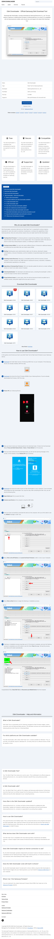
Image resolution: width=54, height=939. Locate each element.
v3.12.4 (40, 112)
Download (6, 361)
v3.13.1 (26, 112)
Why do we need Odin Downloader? (12, 189)
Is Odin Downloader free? (12, 201)
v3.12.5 (35, 112)
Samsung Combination (7, 910)
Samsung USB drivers (43, 869)
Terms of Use (5, 899)
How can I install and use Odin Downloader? (16, 207)
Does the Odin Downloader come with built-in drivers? (19, 214)
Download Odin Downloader (11, 191)
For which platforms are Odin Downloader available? (18, 199)
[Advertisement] (27, 70)
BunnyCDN (40, 928)
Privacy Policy (5, 901)
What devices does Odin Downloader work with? (17, 209)
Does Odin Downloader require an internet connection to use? (20, 211)
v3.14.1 (17, 112)
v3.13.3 (22, 112)
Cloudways (30, 928)
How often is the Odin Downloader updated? (16, 205)
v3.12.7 (31, 112)
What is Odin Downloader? (12, 197)
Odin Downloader (8, 1)
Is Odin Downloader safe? (12, 203)
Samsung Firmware (8, 885)
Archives (30, 346)
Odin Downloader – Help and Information (14, 195)
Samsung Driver (29, 109)
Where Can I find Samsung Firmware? (15, 216)
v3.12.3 (44, 112)
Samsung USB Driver (6, 913)
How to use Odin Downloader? (12, 193)
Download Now (27, 102)
